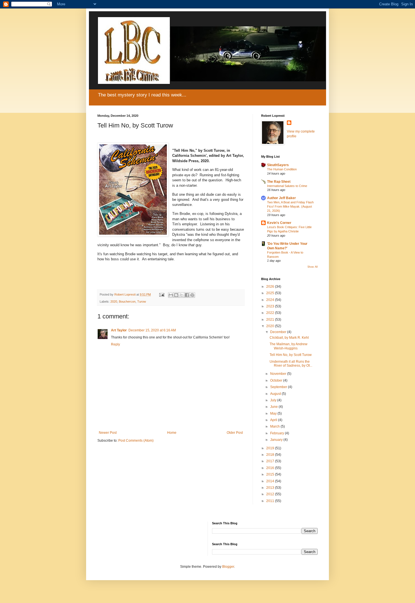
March (275, 426)
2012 (270, 494)
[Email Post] (161, 294)
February (277, 433)
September (279, 387)
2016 (270, 468)
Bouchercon (127, 301)
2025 (270, 293)
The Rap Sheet (278, 182)
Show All (312, 266)
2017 (270, 461)
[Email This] (171, 295)
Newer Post (108, 433)
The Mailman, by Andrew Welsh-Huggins (288, 346)
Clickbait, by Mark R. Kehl (289, 338)
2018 (270, 455)
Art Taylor (119, 330)
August (276, 394)
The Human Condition (282, 169)
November (278, 374)
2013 (270, 488)
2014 (270, 481)
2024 (270, 300)
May (274, 413)
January (276, 440)
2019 (270, 448)
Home (171, 433)
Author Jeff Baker (281, 198)
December (278, 332)
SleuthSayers (278, 165)
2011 (270, 501)
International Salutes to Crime (287, 186)
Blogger (228, 567)
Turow (141, 301)
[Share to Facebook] (187, 295)
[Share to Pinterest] (192, 295)
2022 (270, 313)
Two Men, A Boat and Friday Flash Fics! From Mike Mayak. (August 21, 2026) (290, 206)
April (274, 420)
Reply (115, 344)
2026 (270, 287)
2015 (270, 474)
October (276, 380)
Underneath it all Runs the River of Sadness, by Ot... (291, 363)
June (274, 407)
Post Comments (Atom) (136, 441)
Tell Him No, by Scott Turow (291, 355)
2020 (113, 301)
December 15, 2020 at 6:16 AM (152, 330)
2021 (270, 320)
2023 (270, 306)
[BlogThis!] (176, 295)
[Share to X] (181, 295)
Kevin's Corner (279, 223)
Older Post (235, 433)
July (273, 400)
